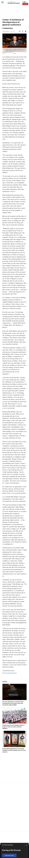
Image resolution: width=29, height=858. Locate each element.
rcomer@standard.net (10, 673)
